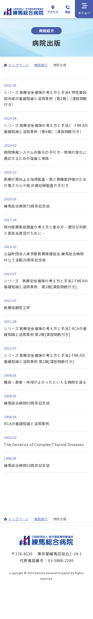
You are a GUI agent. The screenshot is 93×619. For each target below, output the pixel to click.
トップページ (19, 65)
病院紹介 (41, 65)
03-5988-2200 (60, 560)
